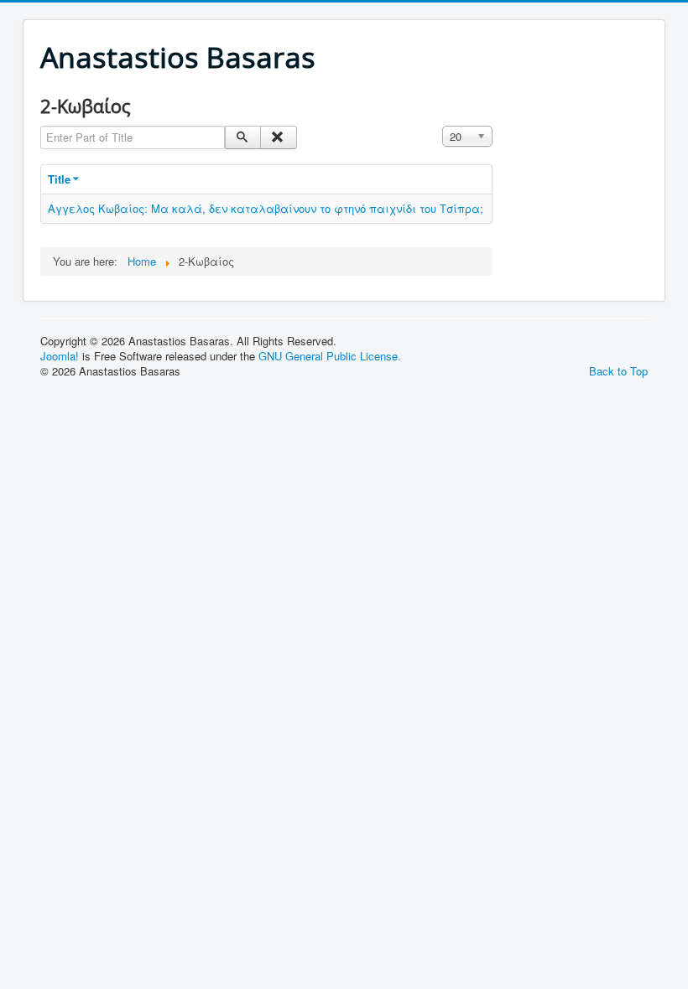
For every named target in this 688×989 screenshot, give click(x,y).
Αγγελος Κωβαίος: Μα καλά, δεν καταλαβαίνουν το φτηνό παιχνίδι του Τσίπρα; (265, 208)
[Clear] (278, 137)
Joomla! (59, 356)
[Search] (243, 137)
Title (59, 179)
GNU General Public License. (329, 356)
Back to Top (618, 371)
